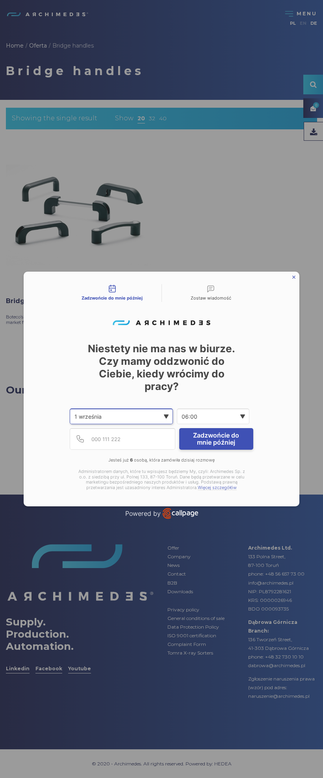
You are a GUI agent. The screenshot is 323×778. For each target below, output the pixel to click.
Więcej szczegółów (217, 487)
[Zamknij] (293, 277)
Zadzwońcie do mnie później (216, 438)
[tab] (112, 293)
